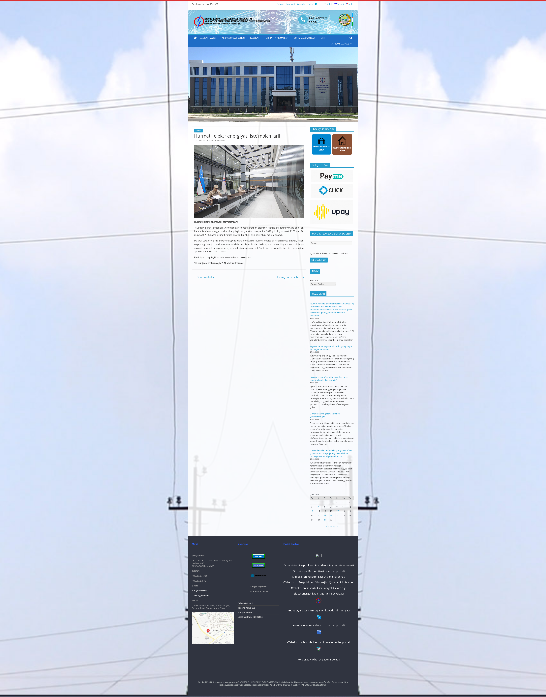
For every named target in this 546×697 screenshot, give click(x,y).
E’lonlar (198, 130)
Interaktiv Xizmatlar (276, 38)
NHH (322, 38)
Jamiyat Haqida (208, 38)
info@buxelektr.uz (200, 590)
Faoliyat (254, 38)
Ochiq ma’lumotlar (304, 38)
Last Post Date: (245, 617)
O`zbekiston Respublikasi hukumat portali (319, 571)
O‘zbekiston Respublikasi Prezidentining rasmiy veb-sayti (319, 565)
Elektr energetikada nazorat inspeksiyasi (319, 593)
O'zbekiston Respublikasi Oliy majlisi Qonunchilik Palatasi (318, 582)
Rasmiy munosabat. (290, 277)
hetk (211, 140)
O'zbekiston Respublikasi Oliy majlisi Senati (318, 576)
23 (331, 515)
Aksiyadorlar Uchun (233, 38)
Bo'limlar (314, 280)
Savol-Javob (290, 4)
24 (337, 515)
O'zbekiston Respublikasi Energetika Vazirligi (318, 588)
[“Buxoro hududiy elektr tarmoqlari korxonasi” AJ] (195, 38)
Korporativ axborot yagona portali (319, 659)
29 (325, 519)
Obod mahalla (203, 277)
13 (312, 511)
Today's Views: (245, 607)
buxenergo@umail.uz (201, 595)
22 (325, 515)
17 (337, 511)
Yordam (280, 4)
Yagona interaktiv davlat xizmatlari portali (319, 625)
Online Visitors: (245, 603)
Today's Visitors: (245, 612)
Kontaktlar (301, 4)
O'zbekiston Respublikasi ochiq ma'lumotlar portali (318, 642)
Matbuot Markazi (339, 43)
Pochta (310, 4)
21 (319, 515)
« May (329, 526)
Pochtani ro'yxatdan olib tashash (330, 253)
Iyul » (335, 526)
